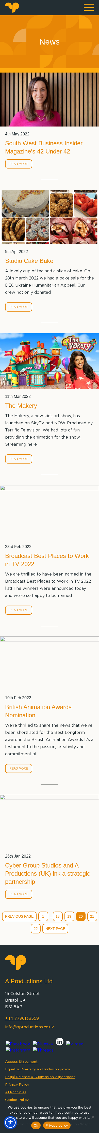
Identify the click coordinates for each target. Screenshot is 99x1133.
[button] (10, 1122)
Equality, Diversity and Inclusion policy (37, 1069)
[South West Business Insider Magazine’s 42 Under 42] (49, 100)
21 (92, 916)
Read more (18, 164)
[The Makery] (49, 361)
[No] (92, 1117)
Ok (36, 1125)
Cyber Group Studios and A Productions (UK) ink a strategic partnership (47, 873)
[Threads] (43, 1050)
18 (58, 916)
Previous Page (19, 916)
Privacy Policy (17, 1084)
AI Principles (15, 1092)
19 (69, 916)
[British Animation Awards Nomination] (49, 663)
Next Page (55, 929)
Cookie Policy (17, 1100)
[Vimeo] (75, 1044)
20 (81, 916)
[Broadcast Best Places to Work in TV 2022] (49, 512)
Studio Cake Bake (29, 260)
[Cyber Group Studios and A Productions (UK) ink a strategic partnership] (49, 822)
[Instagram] (18, 1050)
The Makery (21, 405)
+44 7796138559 (22, 1018)
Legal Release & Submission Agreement (40, 1077)
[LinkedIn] (59, 1044)
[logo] (12, 11)
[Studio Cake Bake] (49, 217)
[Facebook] (18, 1044)
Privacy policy (57, 1125)
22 (36, 929)
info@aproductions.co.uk (29, 1027)
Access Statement (21, 1062)
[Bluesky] (43, 1044)
